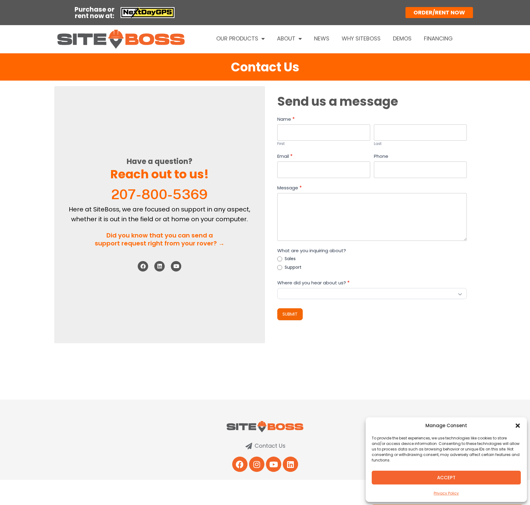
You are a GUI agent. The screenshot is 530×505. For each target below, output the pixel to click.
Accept (446, 477)
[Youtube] (176, 266)
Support (292, 267)
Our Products (237, 38)
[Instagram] (256, 464)
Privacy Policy (446, 493)
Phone (381, 156)
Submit (290, 314)
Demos (402, 38)
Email (285, 156)
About (286, 38)
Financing (438, 38)
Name (286, 119)
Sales (289, 258)
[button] (518, 426)
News (321, 38)
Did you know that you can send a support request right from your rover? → (160, 239)
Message (289, 187)
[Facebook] (143, 266)
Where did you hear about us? (313, 282)
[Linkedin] (159, 266)
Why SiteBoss (361, 38)
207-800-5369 (159, 194)
